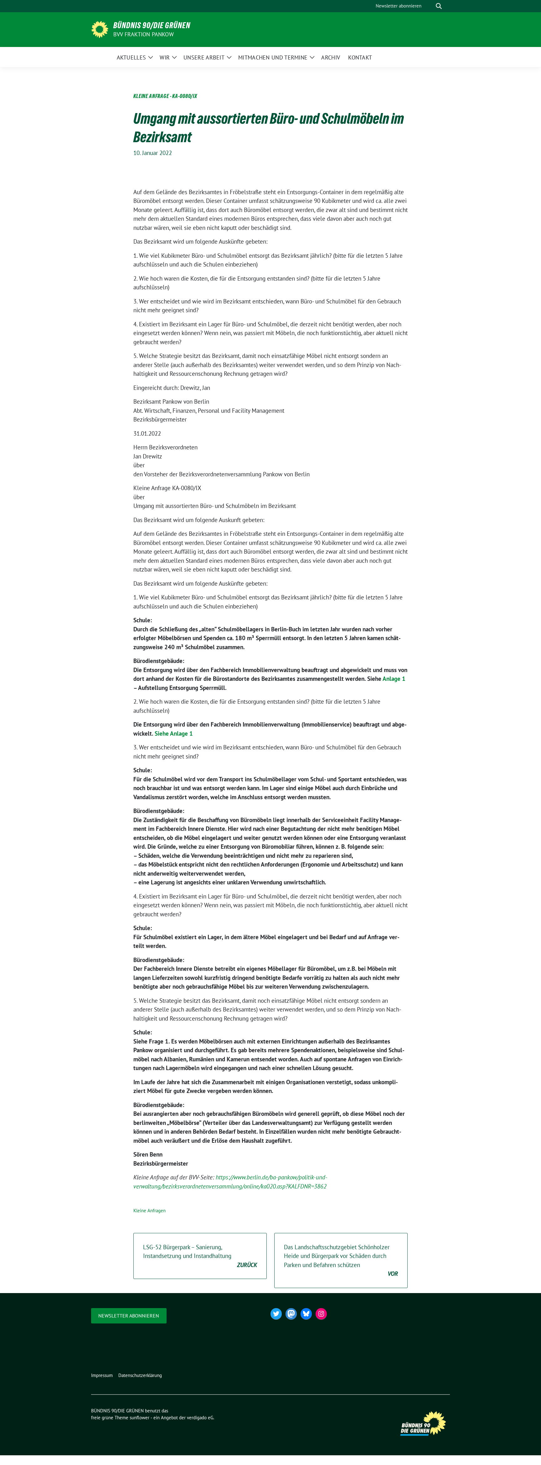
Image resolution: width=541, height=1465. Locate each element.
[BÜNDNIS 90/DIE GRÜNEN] (99, 29)
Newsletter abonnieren (128, 1315)
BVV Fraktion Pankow (143, 34)
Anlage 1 (394, 678)
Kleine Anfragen (149, 1211)
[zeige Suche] (439, 6)
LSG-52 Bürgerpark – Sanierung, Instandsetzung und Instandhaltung (200, 1256)
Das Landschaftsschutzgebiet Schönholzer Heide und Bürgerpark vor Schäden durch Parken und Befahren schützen (341, 1260)
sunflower (139, 1418)
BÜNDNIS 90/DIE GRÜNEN (151, 25)
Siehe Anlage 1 (174, 733)
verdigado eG (200, 1418)
